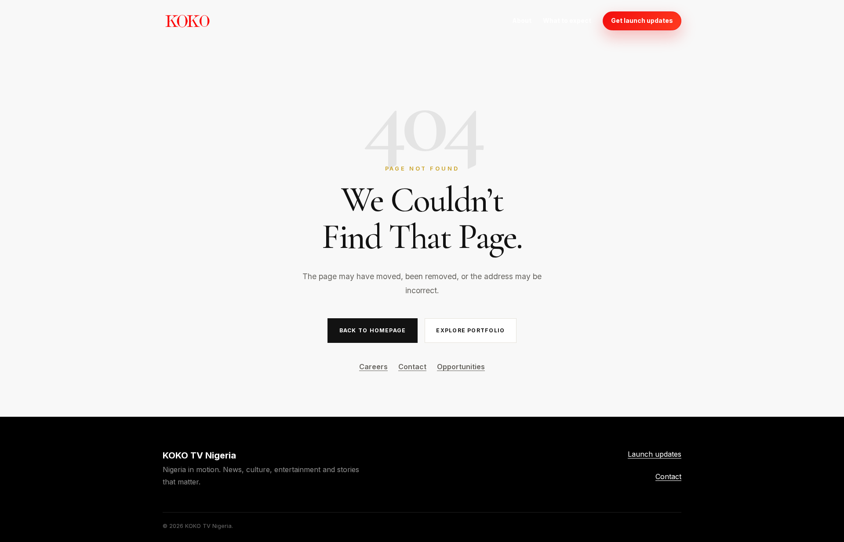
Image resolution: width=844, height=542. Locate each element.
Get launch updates (642, 20)
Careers (373, 366)
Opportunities (461, 366)
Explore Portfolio (470, 330)
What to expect (567, 20)
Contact (412, 366)
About (521, 20)
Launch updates (654, 454)
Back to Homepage (372, 330)
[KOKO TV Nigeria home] (187, 20)
